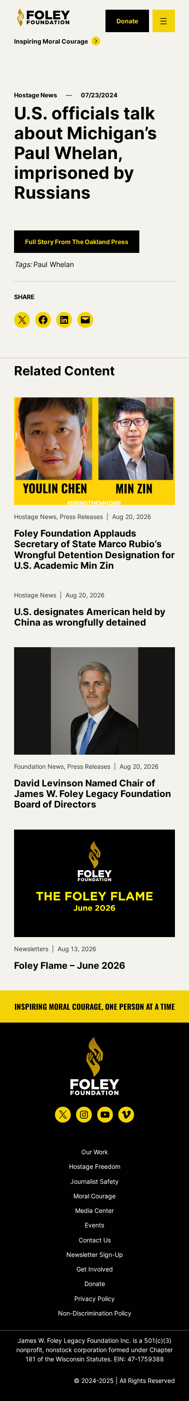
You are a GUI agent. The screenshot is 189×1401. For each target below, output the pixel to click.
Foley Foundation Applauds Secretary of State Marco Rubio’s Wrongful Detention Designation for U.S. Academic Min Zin (94, 549)
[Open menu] (164, 21)
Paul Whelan (53, 264)
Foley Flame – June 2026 (69, 965)
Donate (127, 21)
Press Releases (81, 516)
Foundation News (39, 766)
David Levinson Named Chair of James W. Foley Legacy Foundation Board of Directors (92, 794)
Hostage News (35, 95)
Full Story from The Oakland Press (76, 241)
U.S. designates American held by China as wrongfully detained (89, 617)
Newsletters (31, 949)
